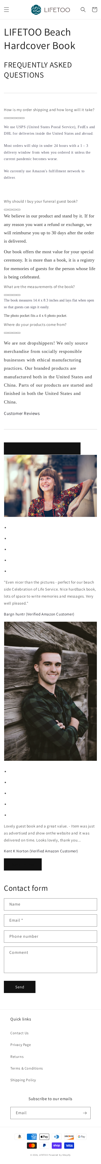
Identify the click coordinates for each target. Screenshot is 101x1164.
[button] (6, 9)
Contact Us (19, 1033)
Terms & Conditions (26, 1068)
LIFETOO (43, 1154)
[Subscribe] (84, 1113)
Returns (17, 1056)
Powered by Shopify (60, 1154)
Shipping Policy (23, 1080)
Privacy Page (20, 1044)
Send (19, 986)
